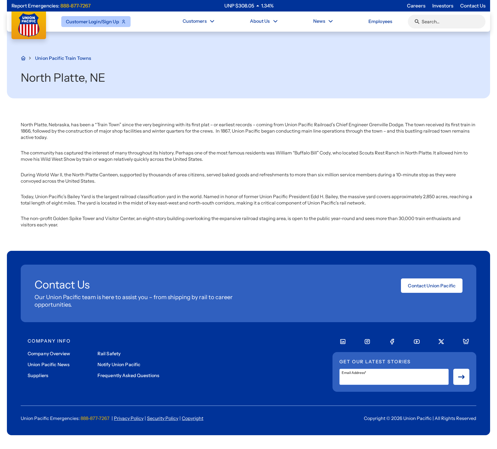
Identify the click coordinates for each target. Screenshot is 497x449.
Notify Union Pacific (119, 364)
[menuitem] (199, 22)
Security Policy (162, 418)
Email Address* (354, 373)
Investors (442, 6)
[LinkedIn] (342, 341)
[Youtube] (416, 341)
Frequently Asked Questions (128, 375)
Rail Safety (109, 353)
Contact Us (472, 6)
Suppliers (38, 375)
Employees (380, 21)
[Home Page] (26, 58)
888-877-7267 (75, 6)
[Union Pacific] (29, 25)
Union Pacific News (49, 364)
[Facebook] (392, 341)
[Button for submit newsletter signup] (461, 377)
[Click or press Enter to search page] (417, 21)
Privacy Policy (129, 418)
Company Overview (49, 353)
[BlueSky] (465, 341)
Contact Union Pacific (432, 285)
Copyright (192, 418)
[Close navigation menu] (212, 21)
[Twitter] (441, 341)
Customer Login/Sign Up (92, 21)
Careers (416, 6)
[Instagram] (367, 341)
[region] (249, 6)
